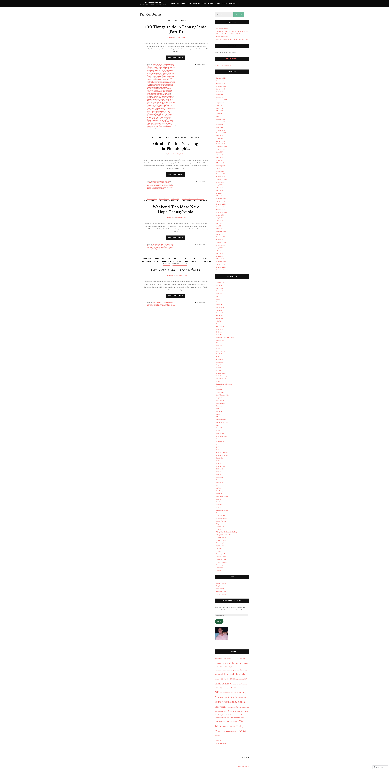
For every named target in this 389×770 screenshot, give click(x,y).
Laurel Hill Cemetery (153, 90)
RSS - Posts (220, 741)
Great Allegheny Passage (161, 81)
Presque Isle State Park (157, 111)
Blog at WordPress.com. (243, 766)
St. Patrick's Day (226, 715)
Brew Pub (152, 198)
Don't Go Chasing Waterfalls (225, 337)
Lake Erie (161, 87)
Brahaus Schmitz (151, 182)
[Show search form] (248, 3)
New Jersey (150, 247)
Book (218, 296)
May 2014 (219, 190)
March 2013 (220, 229)
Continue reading (175, 57)
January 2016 (220, 141)
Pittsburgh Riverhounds (157, 110)
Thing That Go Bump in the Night (227, 532)
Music (218, 425)
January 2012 (220, 264)
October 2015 (220, 144)
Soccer (162, 120)
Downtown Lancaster (237, 667)
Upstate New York (222, 721)
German (164, 302)
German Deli (165, 79)
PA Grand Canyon (156, 102)
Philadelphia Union (167, 104)
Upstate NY (220, 546)
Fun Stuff (171, 258)
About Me (175, 3)
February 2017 (221, 119)
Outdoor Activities (222, 455)
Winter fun (234, 731)
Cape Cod (219, 313)
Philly (246, 702)
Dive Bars (219, 335)
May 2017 (219, 111)
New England (220, 433)
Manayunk (169, 91)
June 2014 (219, 187)
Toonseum (163, 125)
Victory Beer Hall (167, 187)
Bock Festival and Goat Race (155, 69)
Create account (221, 583)
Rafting (218, 488)
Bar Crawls (158, 137)
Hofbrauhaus (171, 302)
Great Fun (219, 359)
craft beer (232, 663)
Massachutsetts (221, 420)
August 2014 (220, 182)
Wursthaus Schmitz (152, 188)
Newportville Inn (166, 184)
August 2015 (220, 149)
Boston (218, 302)
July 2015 (219, 152)
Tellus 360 (171, 122)
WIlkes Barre (167, 126)
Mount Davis (169, 96)
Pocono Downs (166, 305)
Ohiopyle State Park (166, 99)
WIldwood (171, 249)
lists (164, 91)
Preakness (219, 483)
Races (218, 485)
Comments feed (221, 591)
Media (148, 96)
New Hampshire (221, 436)
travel (238, 717)
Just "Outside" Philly (193, 198)
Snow (246, 711)
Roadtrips (219, 502)
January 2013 (220, 234)
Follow (219, 621)
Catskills (224, 663)
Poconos (228, 707)
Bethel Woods (237, 659)
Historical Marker (160, 84)
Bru (158, 182)
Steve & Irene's (168, 120)
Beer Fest (147, 258)
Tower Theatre (171, 125)
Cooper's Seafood (163, 72)
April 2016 (219, 138)
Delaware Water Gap (225, 667)
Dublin (244, 667)
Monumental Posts (222, 422)
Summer (232, 715)
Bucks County (156, 244)
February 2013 (221, 231)
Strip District (150, 122)
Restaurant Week (162, 114)
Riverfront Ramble (163, 116)
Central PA (219, 315)
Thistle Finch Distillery (153, 125)
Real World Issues (222, 496)
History (175, 198)
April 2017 (219, 114)
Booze (169, 137)
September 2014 (221, 179)
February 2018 (221, 86)
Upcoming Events (222, 543)
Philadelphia (182, 137)
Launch (158, 88)
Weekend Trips (201, 200)
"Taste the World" (157, 64)
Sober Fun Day (221, 515)
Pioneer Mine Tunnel (153, 108)
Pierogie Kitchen (169, 107)
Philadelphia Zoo (164, 105)
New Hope (170, 98)
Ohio (205, 258)
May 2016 (219, 135)
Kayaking (219, 398)
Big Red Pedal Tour (164, 181)
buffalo (149, 70)
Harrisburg (154, 82)
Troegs (242, 717)
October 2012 (220, 240)
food (223, 670)
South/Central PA (221, 518)
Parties (218, 461)
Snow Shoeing (218, 715)
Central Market (155, 70)
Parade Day (220, 458)
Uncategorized (166, 200)
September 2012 (221, 242)
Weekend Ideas (184, 200)
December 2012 (221, 237)
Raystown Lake (151, 113)
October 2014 (220, 177)
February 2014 (221, 198)
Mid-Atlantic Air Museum (158, 96)
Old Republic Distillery (160, 101)
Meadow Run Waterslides (164, 94)
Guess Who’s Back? (222, 37)
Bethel (231, 659)
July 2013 (219, 218)
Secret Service (240, 711)
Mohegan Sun (164, 246)
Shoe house (163, 119)
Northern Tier (220, 441)
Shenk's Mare (155, 119)
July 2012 (219, 248)
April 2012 (219, 256)
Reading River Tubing (162, 113)
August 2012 (220, 245)
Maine (218, 414)
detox (162, 244)
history (231, 674)
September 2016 (221, 133)
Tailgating (219, 529)
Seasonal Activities (222, 510)
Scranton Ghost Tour (153, 117)
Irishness (219, 389)
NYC (218, 447)
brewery (242, 658)
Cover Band (220, 326)
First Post (219, 346)
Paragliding (165, 102)
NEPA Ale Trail (162, 98)
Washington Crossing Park (159, 249)
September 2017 (221, 100)
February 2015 (221, 166)
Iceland (218, 381)
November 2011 (221, 270)
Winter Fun (219, 567)
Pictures (218, 474)
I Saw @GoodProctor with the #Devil (228, 34)
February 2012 (221, 261)
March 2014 (220, 196)
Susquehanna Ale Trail (161, 122)
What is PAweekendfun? (190, 3)
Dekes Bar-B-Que (156, 73)
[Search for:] (224, 14)
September (164, 247)
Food (218, 348)
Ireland (218, 387)
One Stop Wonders (222, 452)
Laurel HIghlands (166, 88)
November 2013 (221, 207)
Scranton (172, 116)
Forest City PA (220, 351)
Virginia (219, 551)
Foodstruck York (156, 79)
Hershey (160, 82)
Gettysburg (150, 81)
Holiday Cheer (221, 373)
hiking (153, 84)
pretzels (170, 185)
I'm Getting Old (221, 378)
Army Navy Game (152, 67)
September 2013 (221, 212)
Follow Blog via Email (232, 600)
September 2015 (221, 146)
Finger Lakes (218, 670)
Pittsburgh (162, 108)
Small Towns (220, 513)
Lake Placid (220, 400)
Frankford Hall (164, 182)
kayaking (234, 678)
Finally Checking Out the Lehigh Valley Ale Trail (232, 39)
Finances (219, 343)
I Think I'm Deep (221, 376)
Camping (219, 310)
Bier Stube (155, 181)
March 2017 (220, 116)
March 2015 (220, 163)
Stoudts (173, 305)
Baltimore (219, 285)
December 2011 (221, 267)
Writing (218, 570)
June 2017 (219, 108)
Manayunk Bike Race (153, 93)
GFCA (218, 357)
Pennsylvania (179, 20)
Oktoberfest (150, 101)
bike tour (172, 67)
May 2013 (219, 223)
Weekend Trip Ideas (229, 726)
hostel (168, 84)
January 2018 (220, 89)
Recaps (218, 499)
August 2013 (220, 215)
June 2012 (219, 250)
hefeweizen (150, 184)
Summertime (220, 526)
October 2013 (220, 209)
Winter (228, 731)
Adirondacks (218, 659)
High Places (220, 365)
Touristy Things (221, 537)
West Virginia (220, 565)
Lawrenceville (164, 90)
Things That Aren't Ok (223, 535)
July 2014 (219, 185)
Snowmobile (155, 120)
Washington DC (221, 554)
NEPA (218, 430)
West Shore (159, 126)
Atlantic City (220, 283)
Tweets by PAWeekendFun (223, 65)
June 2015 (219, 155)
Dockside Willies (167, 73)
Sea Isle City (220, 507)
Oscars (226, 697)
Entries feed (220, 589)
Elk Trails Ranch (151, 76)
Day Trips (219, 329)
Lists (167, 20)
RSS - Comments (221, 743)
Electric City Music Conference (165, 75)
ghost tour (167, 244)
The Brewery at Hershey (154, 123)
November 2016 (221, 127)
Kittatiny (154, 87)
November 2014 (221, 174)
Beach (224, 659)
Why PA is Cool (235, 3)
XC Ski (242, 731)
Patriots (218, 463)
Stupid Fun (219, 524)
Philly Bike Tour (159, 107)
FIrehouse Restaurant (162, 78)
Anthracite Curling (157, 66)
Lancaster (219, 406)
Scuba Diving (163, 117)
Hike (220, 674)
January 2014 (220, 201)
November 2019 (221, 81)
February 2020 (221, 78)
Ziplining (217, 735)
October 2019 (220, 83)
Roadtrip (224, 711)
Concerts (219, 324)
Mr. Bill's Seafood (152, 98)
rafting (233, 707)
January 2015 (220, 168)
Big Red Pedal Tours (163, 67)
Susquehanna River (224, 717)
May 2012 (219, 253)
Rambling (219, 491)
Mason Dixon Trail (164, 93)
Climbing (219, 321)
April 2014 (219, 193)
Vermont (219, 548)
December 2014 (221, 171)
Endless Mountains (162, 76)
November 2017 (221, 94)
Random (195, 137)
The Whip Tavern (166, 123)
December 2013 (221, 204)
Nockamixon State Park (153, 99)
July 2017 (219, 105)
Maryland (219, 417)
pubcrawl (167, 111)
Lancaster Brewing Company (155, 304)
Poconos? (219, 480)
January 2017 (220, 122)
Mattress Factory (151, 94)
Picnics (177, 261)
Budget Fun (220, 307)
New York (219, 696)
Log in (218, 586)
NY (217, 444)
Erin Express (220, 340)
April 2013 (219, 226)
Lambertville (156, 246)
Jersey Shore (220, 392)
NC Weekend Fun (222, 28)
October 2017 (220, 97)
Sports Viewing (221, 521)
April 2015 (219, 160)
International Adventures (224, 384)
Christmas (219, 318)
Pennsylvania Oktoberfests (175, 270)
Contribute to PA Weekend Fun (215, 3)
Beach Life (219, 291)
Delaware (164, 198)
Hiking (218, 367)
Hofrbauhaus (157, 184)
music (239, 688)
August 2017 (220, 103)
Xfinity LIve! (162, 188)
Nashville (219, 428)
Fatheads (152, 78)
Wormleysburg (151, 128)
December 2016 (221, 124)
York (157, 128)
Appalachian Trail (168, 66)
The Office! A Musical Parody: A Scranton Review (232, 31)
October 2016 (220, 130)
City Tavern (153, 72)
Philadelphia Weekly (153, 105)
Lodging (219, 411)
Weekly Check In (221, 562)
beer (153, 302)
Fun (225, 670)
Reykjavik (239, 707)
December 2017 (221, 92)
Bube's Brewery (168, 69)
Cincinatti (158, 302)
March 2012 (220, 259)
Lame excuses (220, 403)
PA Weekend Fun (153, 2)
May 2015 (219, 157)
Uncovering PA (151, 126)
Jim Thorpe (159, 85)
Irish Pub (217, 679)
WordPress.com (221, 594)
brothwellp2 (172, 37)
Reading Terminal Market (154, 187)
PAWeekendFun (232, 58)
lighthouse (159, 91)
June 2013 (219, 220)
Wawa (237, 721)
